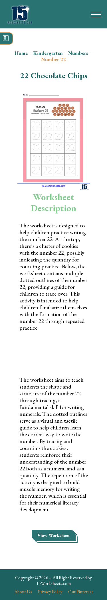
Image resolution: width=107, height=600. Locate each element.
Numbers (78, 53)
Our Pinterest (80, 591)
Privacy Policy (50, 591)
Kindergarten (48, 53)
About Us (23, 591)
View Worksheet (53, 535)
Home (21, 53)
